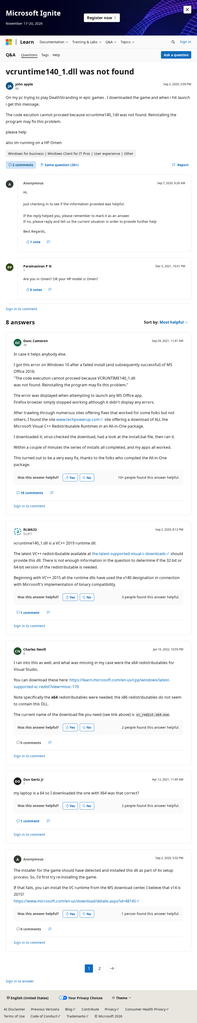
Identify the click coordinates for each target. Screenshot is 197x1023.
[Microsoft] (9, 42)
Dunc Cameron (35, 341)
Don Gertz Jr (33, 779)
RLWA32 (30, 529)
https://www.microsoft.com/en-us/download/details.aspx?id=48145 (75, 901)
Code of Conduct (44, 1016)
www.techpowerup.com (78, 419)
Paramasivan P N (37, 266)
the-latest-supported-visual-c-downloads (129, 553)
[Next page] (112, 968)
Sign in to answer (20, 981)
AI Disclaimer (14, 1009)
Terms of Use (14, 1016)
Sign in (185, 41)
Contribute (90, 1009)
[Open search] (173, 42)
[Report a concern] (48, 242)
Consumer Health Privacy (145, 1009)
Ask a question (176, 55)
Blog (68, 1009)
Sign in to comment (21, 309)
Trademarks (76, 1016)
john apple (24, 84)
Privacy (110, 1009)
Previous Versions (45, 1009)
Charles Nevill (34, 649)
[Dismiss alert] (187, 9)
